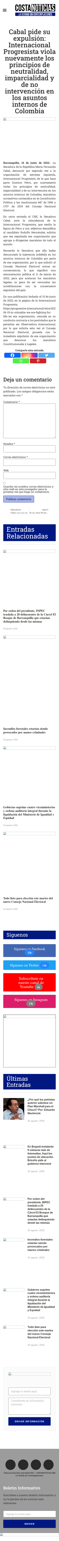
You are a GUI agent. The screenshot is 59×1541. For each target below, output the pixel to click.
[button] (5, 10)
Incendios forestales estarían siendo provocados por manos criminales (25, 730)
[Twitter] (46, 355)
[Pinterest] (38, 360)
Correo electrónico (15, 457)
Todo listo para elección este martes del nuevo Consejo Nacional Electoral (28, 900)
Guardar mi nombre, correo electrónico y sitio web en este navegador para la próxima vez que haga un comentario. (28, 489)
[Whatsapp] (21, 360)
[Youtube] (48, 1465)
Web (6, 470)
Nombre (9, 443)
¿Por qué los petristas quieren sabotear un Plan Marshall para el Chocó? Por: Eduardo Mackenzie (41, 1106)
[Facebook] (12, 355)
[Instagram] (29, 355)
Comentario (11, 402)
